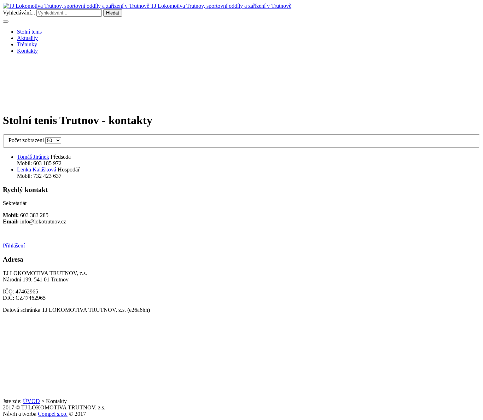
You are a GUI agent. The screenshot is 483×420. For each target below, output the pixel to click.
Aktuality (27, 38)
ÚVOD (31, 401)
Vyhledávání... (19, 13)
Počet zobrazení (26, 140)
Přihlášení (14, 246)
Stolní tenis (29, 32)
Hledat (112, 13)
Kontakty (27, 51)
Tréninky (27, 44)
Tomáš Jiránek (33, 157)
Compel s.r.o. (53, 414)
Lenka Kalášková (36, 170)
